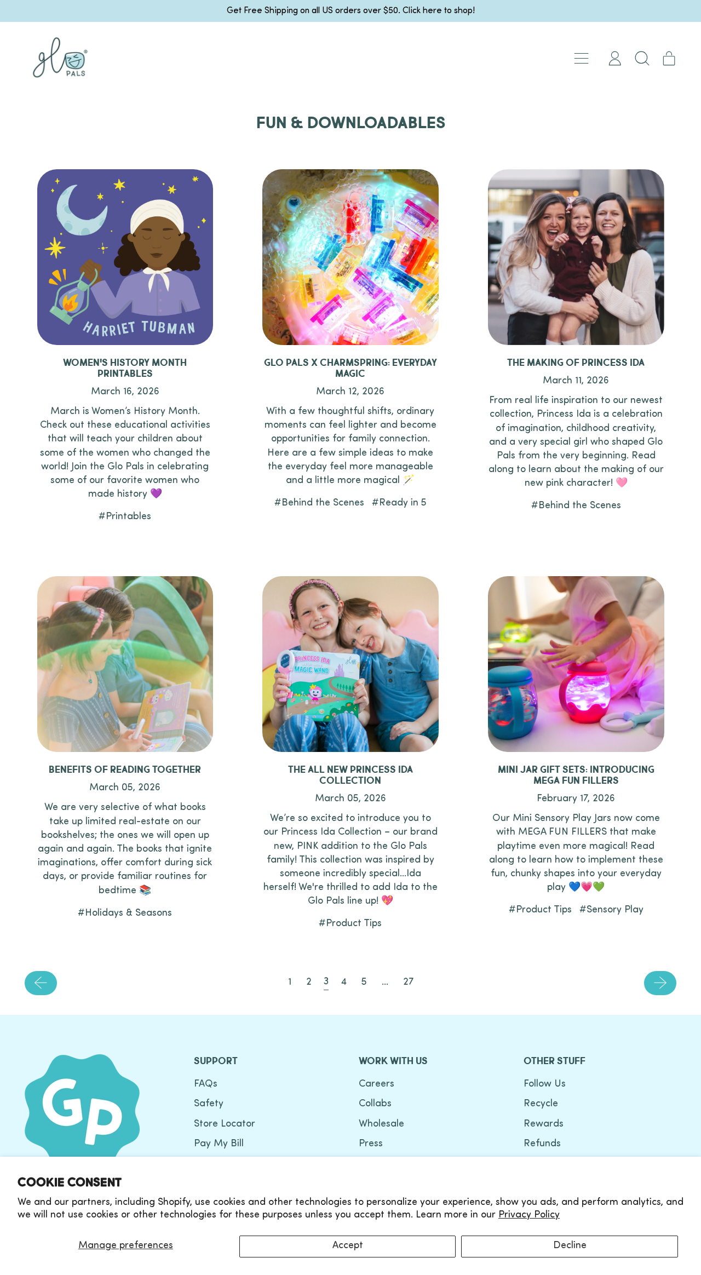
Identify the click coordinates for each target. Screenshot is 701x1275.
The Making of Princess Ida (576, 363)
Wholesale (381, 1124)
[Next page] (660, 983)
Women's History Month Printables (125, 368)
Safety (208, 1104)
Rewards (544, 1124)
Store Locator (224, 1124)
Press (371, 1144)
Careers (376, 1084)
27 (408, 982)
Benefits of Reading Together (125, 770)
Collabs (375, 1104)
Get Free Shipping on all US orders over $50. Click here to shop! (351, 11)
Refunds (542, 1144)
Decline (570, 1246)
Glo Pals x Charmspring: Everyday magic (350, 368)
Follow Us (545, 1084)
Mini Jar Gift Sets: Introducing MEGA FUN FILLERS (576, 775)
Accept (347, 1246)
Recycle (541, 1104)
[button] (642, 58)
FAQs (205, 1084)
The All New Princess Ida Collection (350, 775)
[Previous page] (41, 983)
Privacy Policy (529, 1215)
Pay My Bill (219, 1144)
